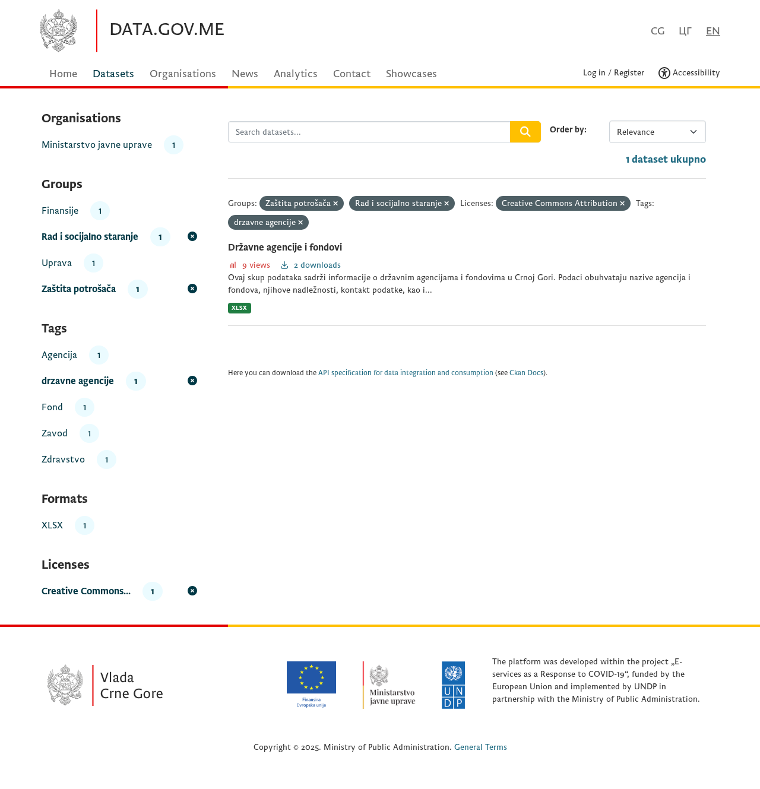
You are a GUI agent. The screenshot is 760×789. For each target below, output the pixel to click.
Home (63, 74)
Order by (567, 130)
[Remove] (335, 204)
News (245, 74)
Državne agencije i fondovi (285, 248)
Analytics (296, 74)
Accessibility (695, 73)
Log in (594, 73)
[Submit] (525, 131)
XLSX (239, 308)
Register (629, 73)
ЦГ (685, 31)
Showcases (411, 74)
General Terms (480, 747)
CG (657, 31)
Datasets (113, 74)
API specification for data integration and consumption (405, 373)
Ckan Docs (526, 373)
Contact (351, 74)
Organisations (183, 74)
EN (713, 31)
